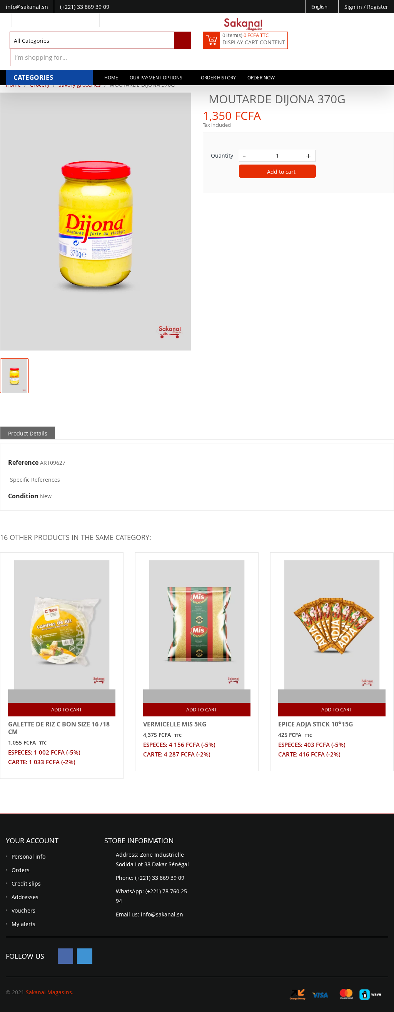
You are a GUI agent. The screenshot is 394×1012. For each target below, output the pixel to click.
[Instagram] (84, 956)
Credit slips (26, 883)
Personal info (28, 856)
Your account (32, 840)
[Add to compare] (55, 696)
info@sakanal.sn (162, 914)
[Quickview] (70, 696)
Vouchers (23, 910)
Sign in (354, 6)
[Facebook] (65, 956)
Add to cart (280, 171)
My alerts (23, 924)
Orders (21, 870)
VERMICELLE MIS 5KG (175, 724)
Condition (23, 496)
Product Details (27, 433)
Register (377, 6)
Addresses (25, 897)
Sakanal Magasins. (49, 992)
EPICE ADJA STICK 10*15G (315, 724)
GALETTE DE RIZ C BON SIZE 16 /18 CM (59, 728)
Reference (23, 462)
